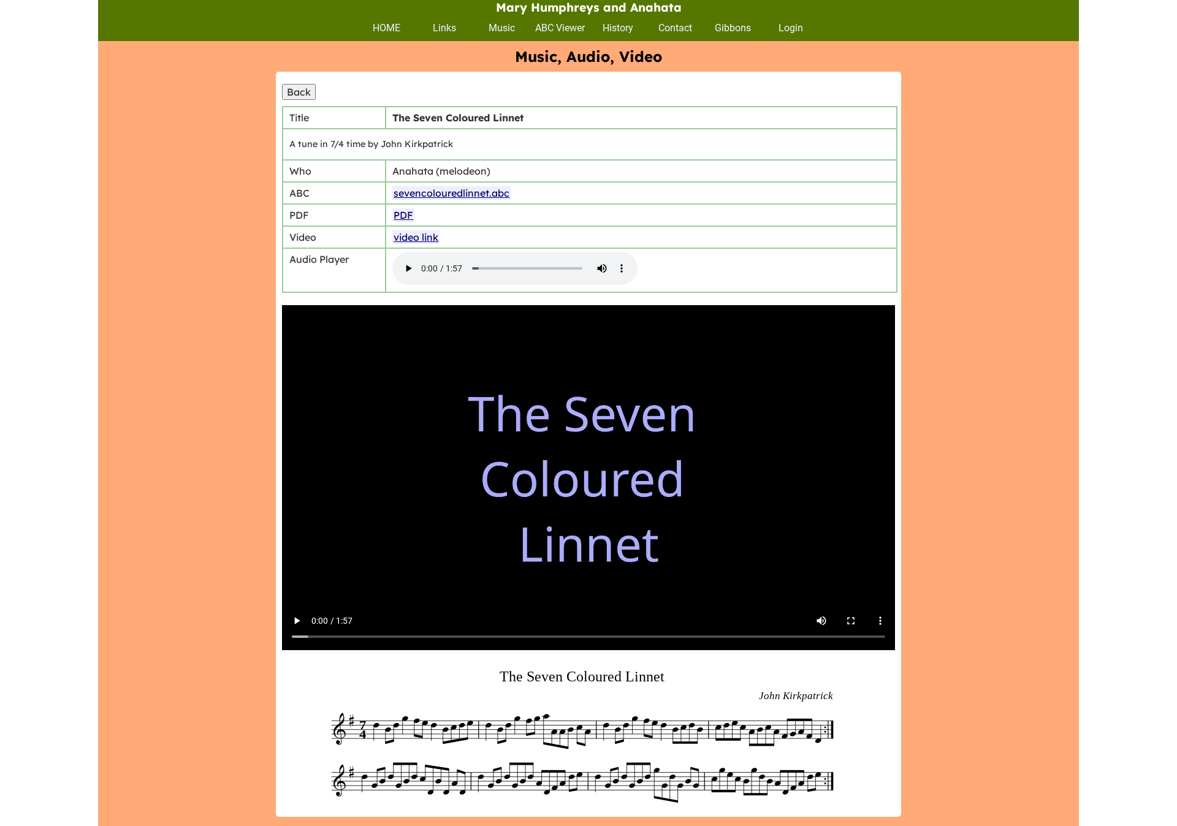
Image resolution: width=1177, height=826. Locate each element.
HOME (386, 28)
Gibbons (733, 28)
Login (791, 28)
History (618, 28)
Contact (675, 28)
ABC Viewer (560, 28)
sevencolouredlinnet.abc (451, 193)
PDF (403, 215)
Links (444, 28)
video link (416, 237)
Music (502, 28)
